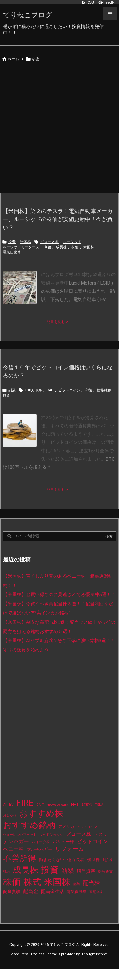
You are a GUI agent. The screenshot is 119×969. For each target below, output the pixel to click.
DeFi (50, 390)
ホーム (13, 59)
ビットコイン (69, 390)
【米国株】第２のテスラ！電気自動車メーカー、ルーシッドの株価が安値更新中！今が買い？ (58, 219)
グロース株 (49, 242)
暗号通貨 (105, 871)
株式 (32, 882)
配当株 (91, 882)
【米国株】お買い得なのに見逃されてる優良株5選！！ (59, 594)
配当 (76, 884)
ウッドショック (51, 835)
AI (4, 804)
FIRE (25, 803)
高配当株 (96, 892)
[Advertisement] (59, 130)
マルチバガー (39, 849)
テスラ (100, 834)
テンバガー (16, 841)
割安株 (108, 860)
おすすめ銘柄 (29, 825)
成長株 (61, 247)
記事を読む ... (60, 322)
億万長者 (75, 859)
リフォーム (69, 849)
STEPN (86, 804)
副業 (12, 390)
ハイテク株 (41, 842)
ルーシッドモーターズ (21, 247)
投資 (12, 242)
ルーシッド (72, 242)
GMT (40, 805)
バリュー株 (63, 841)
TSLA (99, 804)
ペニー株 (13, 849)
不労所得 (19, 858)
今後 (47, 247)
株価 (75, 247)
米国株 (25, 242)
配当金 (30, 891)
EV (11, 804)
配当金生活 (52, 891)
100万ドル (33, 390)
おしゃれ (9, 815)
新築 (67, 870)
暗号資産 (86, 871)
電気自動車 (12, 252)
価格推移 (104, 390)
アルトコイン (87, 827)
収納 (6, 872)
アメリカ (66, 826)
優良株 (93, 859)
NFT (75, 804)
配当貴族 (11, 891)
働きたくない (51, 859)
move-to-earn (57, 804)
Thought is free (93, 954)
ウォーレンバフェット (20, 835)
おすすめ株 (41, 813)
